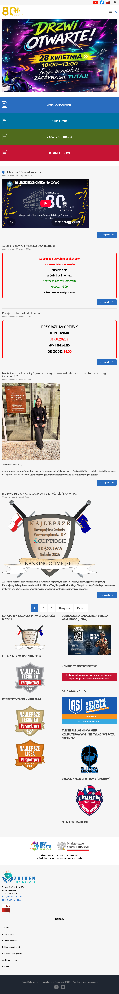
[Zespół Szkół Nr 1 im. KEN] (13, 11)
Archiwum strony (9, 960)
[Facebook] (56, 987)
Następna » (64, 608)
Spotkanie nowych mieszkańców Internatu (28, 245)
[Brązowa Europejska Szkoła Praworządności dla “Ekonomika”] (59, 539)
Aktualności (7, 928)
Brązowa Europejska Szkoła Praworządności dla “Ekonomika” (39, 493)
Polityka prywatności (11, 947)
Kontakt (5, 967)
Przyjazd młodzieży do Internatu (22, 313)
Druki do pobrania (9, 941)
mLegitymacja (8, 934)
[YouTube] (63, 987)
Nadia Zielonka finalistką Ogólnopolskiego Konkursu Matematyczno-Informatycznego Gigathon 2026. (54, 375)
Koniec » (81, 608)
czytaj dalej (108, 236)
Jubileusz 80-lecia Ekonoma (23, 172)
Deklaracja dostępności (12, 954)
